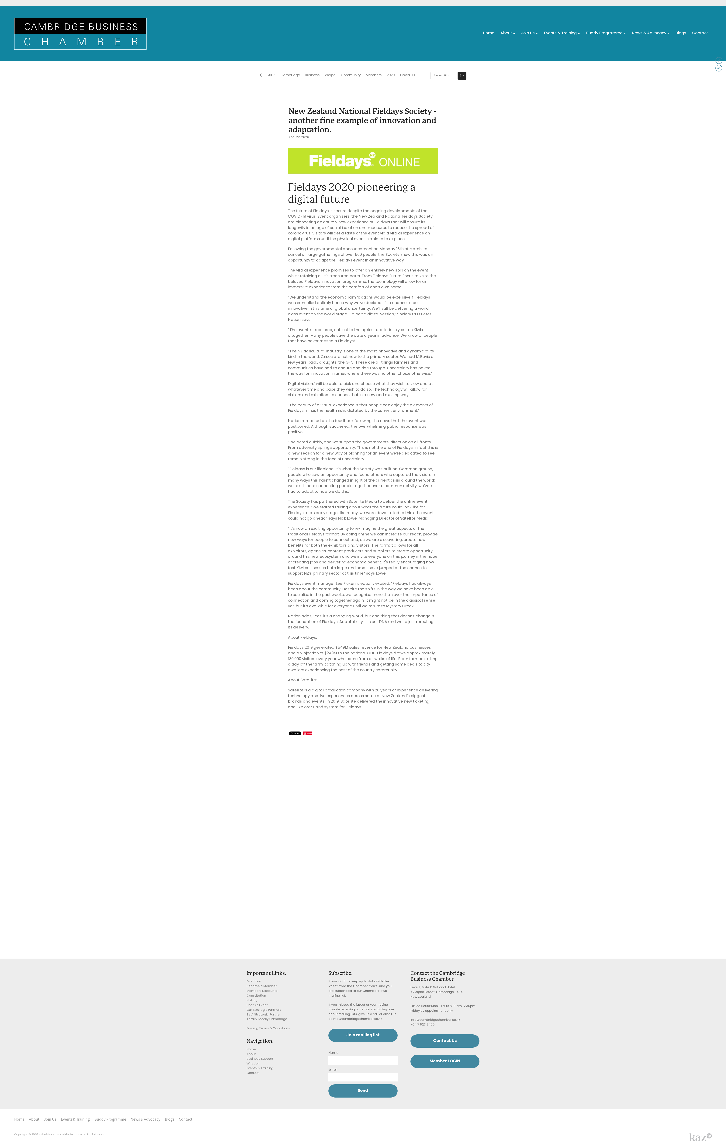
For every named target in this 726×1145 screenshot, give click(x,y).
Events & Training (561, 33)
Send (363, 1090)
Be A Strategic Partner (264, 1014)
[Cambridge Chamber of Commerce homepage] (84, 34)
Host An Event (257, 1005)
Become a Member (262, 986)
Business (312, 75)
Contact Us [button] (445, 1040)
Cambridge (290, 75)
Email (332, 1069)
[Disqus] (362, 784)
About (506, 33)
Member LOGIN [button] (445, 1061)
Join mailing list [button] (363, 1035)
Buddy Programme (605, 33)
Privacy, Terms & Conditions (268, 1028)
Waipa (330, 75)
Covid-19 (407, 75)
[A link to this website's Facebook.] (718, 60)
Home (488, 33)
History (252, 1000)
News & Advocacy (649, 33)
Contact (700, 33)
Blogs (681, 33)
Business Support (260, 1059)
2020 (391, 75)
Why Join (253, 1063)
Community (351, 75)
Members (374, 75)
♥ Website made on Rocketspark (82, 1135)
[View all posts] (261, 76)
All (270, 75)
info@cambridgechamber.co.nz (435, 1020)
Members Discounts (262, 991)
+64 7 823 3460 (422, 1024)
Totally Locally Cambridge (267, 1019)
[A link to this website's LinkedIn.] (718, 68)
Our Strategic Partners (264, 1010)
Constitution (256, 995)
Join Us (528, 33)
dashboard (49, 1135)
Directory (254, 981)
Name (333, 1053)
